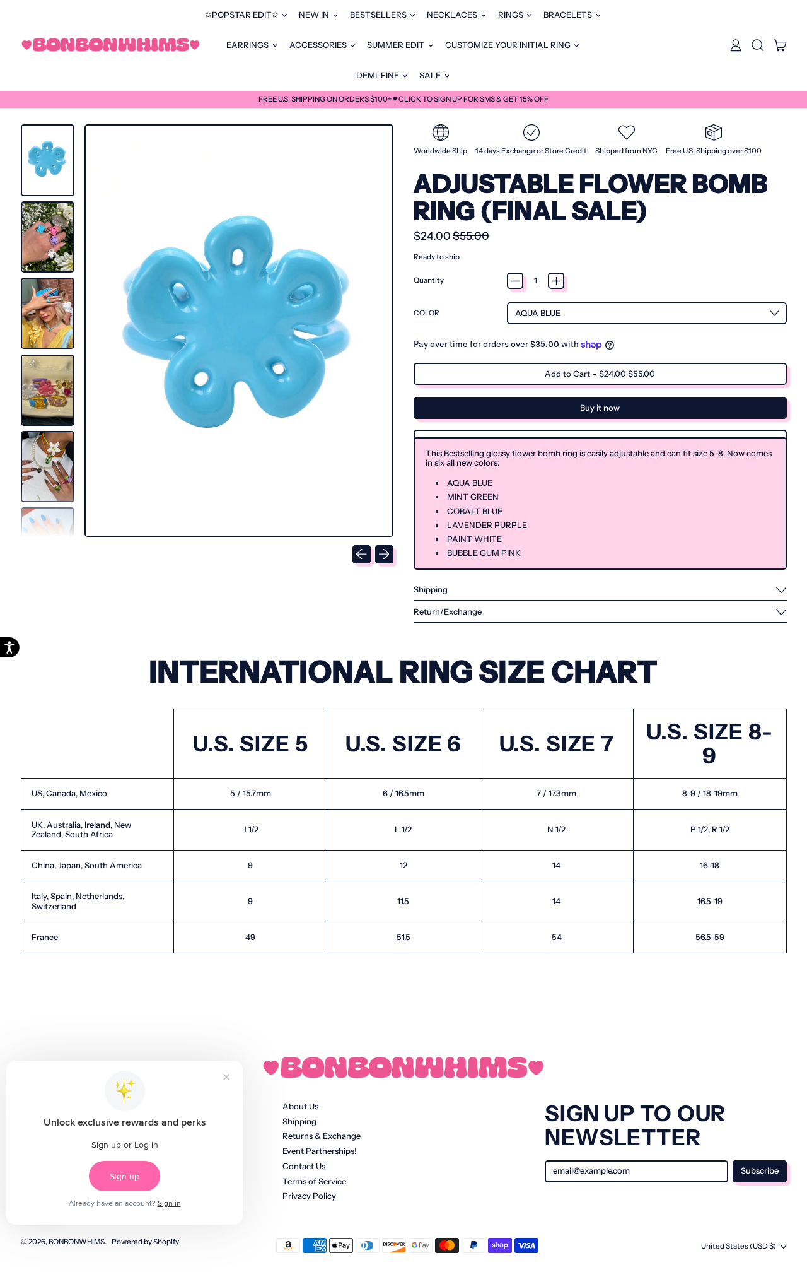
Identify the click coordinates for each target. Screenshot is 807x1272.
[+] (556, 281)
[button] (757, 45)
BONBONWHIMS (77, 1241)
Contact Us (303, 1166)
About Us (300, 1106)
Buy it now (600, 408)
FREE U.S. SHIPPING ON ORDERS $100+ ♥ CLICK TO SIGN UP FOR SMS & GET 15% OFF (403, 99)
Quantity (429, 280)
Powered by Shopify (145, 1241)
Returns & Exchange (321, 1136)
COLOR (426, 313)
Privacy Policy (309, 1196)
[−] (515, 281)
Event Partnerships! (319, 1151)
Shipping (299, 1121)
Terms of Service (314, 1181)
